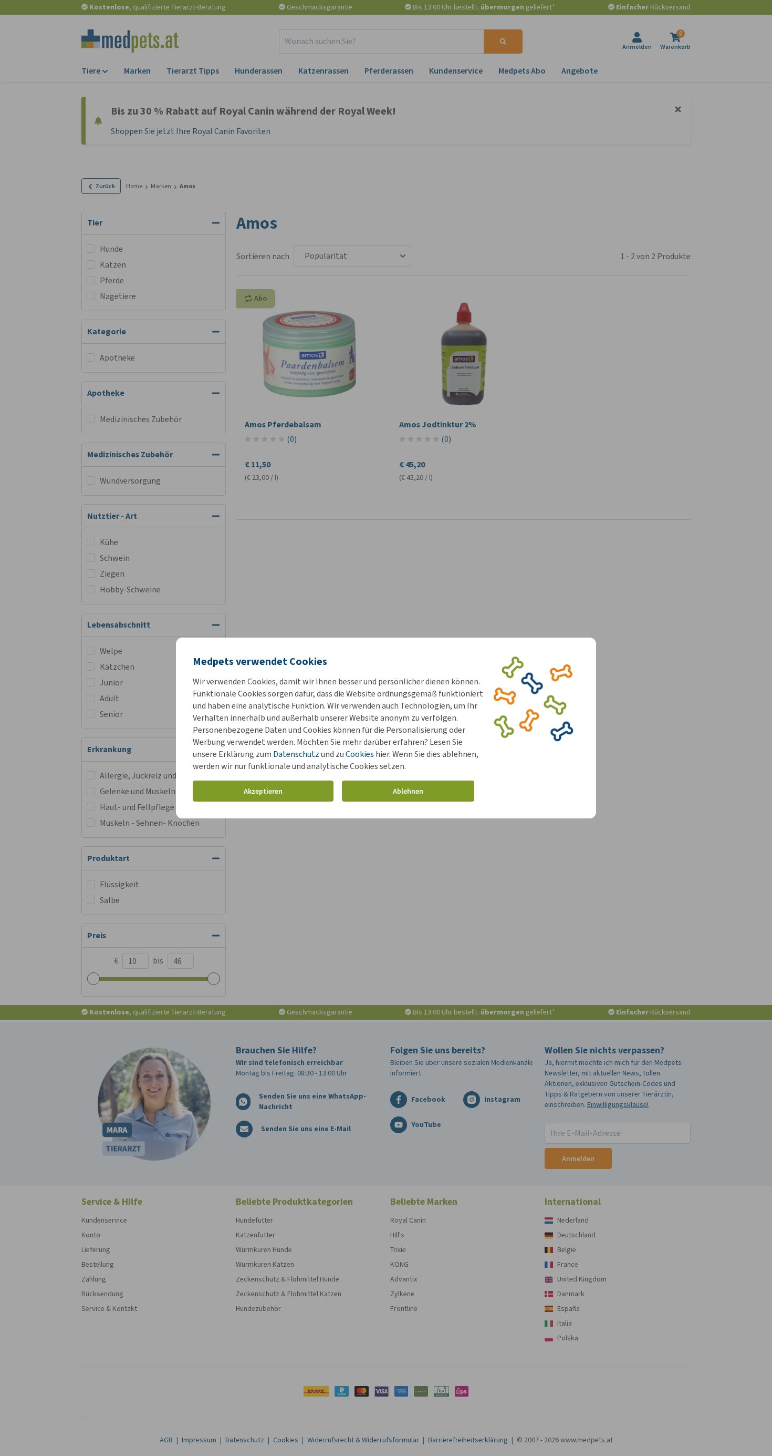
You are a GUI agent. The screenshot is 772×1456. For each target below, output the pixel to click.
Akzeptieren (263, 791)
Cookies (360, 754)
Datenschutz (296, 754)
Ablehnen (408, 791)
